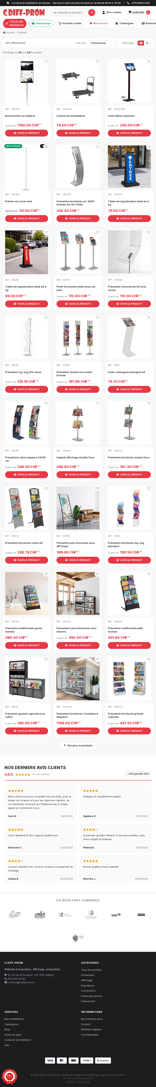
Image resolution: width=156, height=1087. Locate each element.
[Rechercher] (91, 12)
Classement (88, 1001)
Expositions (87, 985)
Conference (88, 990)
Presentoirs (88, 975)
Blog (7, 1029)
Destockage (43, 23)
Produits (22, 32)
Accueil (10, 32)
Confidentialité (89, 1034)
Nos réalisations (14, 1018)
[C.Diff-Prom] (24, 12)
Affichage (87, 980)
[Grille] (141, 43)
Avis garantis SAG (139, 773)
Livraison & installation (18, 1039)
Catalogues (126, 23)
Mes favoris (100, 23)
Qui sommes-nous (92, 1018)
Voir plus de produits (79, 745)
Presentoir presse (91, 996)
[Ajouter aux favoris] (46, 61)
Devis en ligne (13, 1034)
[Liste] (147, 43)
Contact (86, 1024)
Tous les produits (91, 969)
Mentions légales (91, 1029)
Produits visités (72, 23)
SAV (7, 1045)
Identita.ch (84, 1081)
